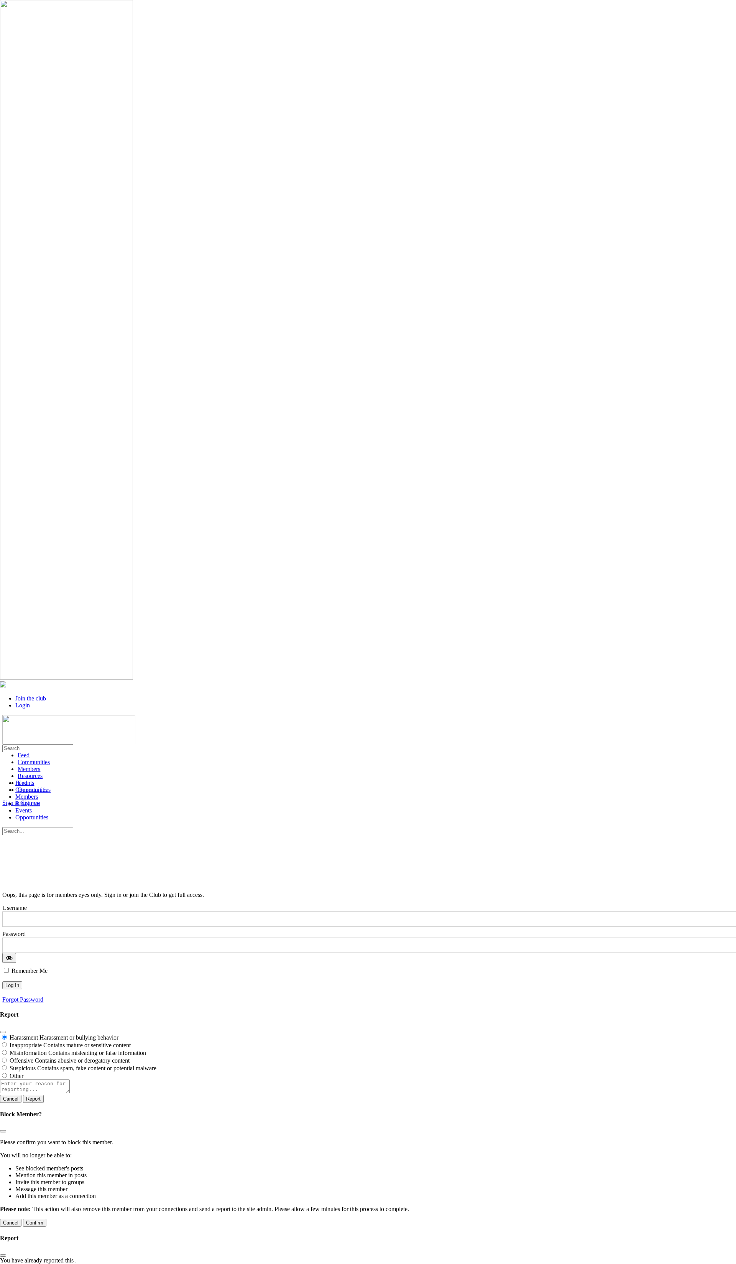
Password (14, 934)
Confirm (34, 1223)
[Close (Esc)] (3, 1032)
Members (26, 796)
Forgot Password (22, 999)
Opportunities (31, 817)
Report (33, 1099)
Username (14, 908)
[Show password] (9, 958)
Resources (27, 803)
